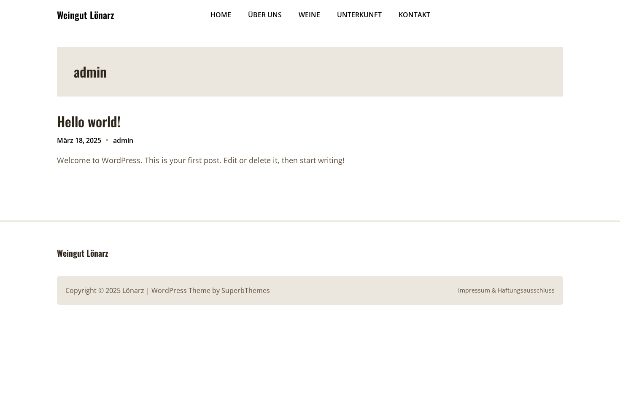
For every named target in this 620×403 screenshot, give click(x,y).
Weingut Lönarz (85, 14)
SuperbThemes (245, 290)
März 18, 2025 (79, 140)
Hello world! (89, 121)
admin (123, 140)
